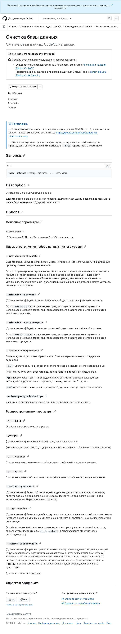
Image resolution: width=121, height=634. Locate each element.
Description (16, 185)
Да (13, 599)
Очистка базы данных (107, 26)
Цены (78, 623)
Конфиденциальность (49, 623)
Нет (25, 599)
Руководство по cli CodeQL (79, 26)
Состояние (67, 623)
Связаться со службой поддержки (82, 603)
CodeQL (58, 26)
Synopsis (14, 155)
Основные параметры (22, 222)
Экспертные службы (94, 623)
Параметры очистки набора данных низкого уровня (44, 246)
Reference (26, 26)
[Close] (112, 5)
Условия (32, 623)
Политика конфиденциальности (19, 605)
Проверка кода (42, 26)
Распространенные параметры (29, 411)
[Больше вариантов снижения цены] (39, 86)
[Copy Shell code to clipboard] (108, 166)
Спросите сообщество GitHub (79, 598)
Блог (109, 623)
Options (12, 212)
